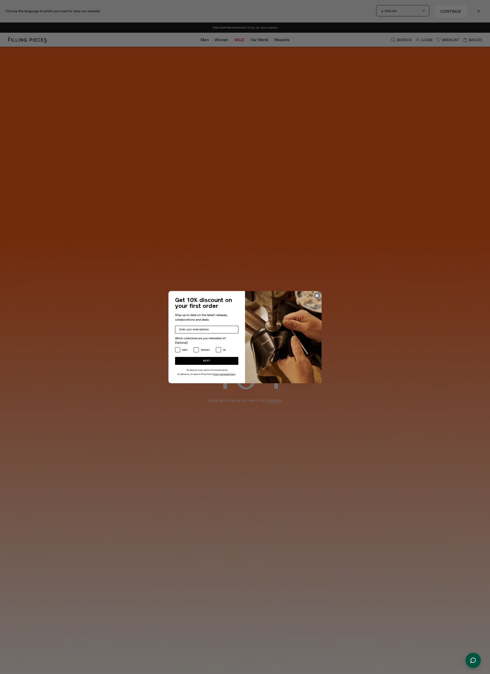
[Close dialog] (317, 295)
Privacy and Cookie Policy (224, 374)
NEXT (207, 361)
